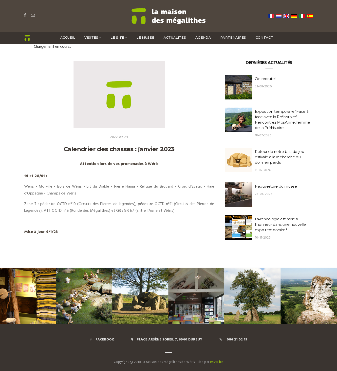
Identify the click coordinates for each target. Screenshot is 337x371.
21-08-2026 (263, 86)
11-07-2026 (263, 170)
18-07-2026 (263, 135)
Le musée (145, 37)
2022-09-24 (119, 137)
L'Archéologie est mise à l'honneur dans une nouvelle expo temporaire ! (280, 224)
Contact (264, 37)
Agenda (203, 37)
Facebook (104, 339)
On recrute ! (265, 78)
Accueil (67, 37)
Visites (91, 37)
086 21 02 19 (236, 339)
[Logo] (168, 15)
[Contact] (33, 16)
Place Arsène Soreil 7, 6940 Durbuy (169, 339)
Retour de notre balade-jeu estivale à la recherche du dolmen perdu (279, 157)
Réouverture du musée (276, 186)
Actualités (175, 37)
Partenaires (233, 37)
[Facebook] (25, 16)
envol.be (216, 362)
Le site (117, 37)
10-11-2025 (263, 237)
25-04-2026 (263, 194)
